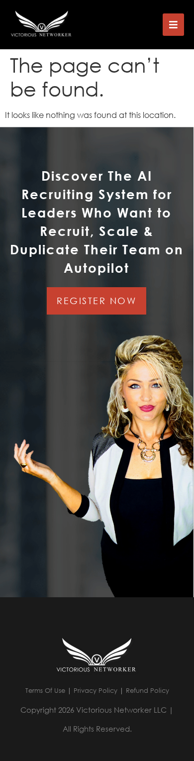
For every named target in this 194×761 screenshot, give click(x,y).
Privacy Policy (95, 690)
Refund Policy (147, 690)
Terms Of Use (45, 690)
